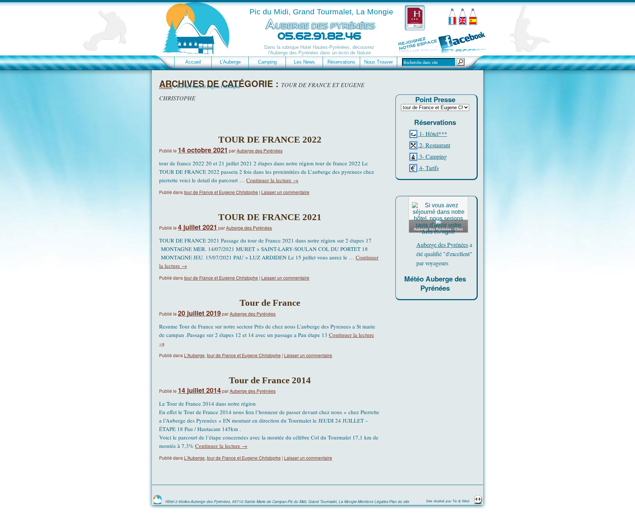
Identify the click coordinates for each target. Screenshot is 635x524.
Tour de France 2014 (270, 380)
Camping (267, 62)
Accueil (193, 62)
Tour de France (270, 303)
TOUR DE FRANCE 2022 (270, 139)
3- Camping (432, 156)
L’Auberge (230, 62)
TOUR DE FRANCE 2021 (270, 217)
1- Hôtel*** (432, 133)
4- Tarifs (428, 168)
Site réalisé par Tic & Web (448, 501)
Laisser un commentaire (285, 192)
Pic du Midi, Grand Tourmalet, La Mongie (321, 11)
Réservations (341, 62)
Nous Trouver (378, 62)
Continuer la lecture (272, 180)
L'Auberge (194, 355)
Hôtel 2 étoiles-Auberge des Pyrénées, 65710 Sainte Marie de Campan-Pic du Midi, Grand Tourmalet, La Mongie (261, 501)
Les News (304, 62)
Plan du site (399, 501)
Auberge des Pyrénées (260, 150)
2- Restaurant (434, 145)
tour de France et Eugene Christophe (221, 192)
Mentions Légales (373, 501)
